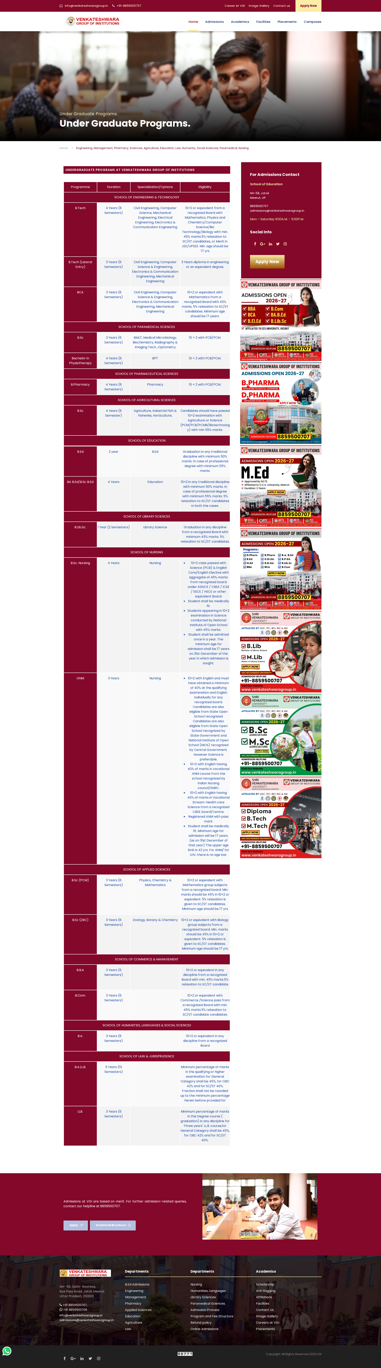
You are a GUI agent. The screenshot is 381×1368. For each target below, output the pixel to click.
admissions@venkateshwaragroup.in (87, 1320)
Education (132, 1316)
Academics (240, 21)
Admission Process (204, 1310)
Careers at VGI (267, 1322)
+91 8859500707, (75, 1305)
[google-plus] (262, 244)
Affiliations (264, 1297)
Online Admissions (204, 1329)
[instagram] (285, 244)
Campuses (312, 21)
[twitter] (278, 244)
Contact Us (265, 1310)
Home (193, 21)
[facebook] (255, 244)
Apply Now (308, 6)
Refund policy (201, 1322)
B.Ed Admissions (137, 1284)
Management (135, 1297)
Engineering (134, 1290)
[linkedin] (270, 244)
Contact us (281, 6)
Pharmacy (133, 1303)
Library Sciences (203, 1297)
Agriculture (133, 1322)
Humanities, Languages (208, 1290)
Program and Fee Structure (211, 1316)
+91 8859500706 (75, 1310)
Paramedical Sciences (207, 1303)
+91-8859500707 (128, 6)
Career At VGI (235, 6)
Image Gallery (259, 6)
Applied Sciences (138, 1310)
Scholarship (265, 1284)
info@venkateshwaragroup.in (81, 1315)
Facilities (263, 21)
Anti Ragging (265, 1290)
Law (128, 1329)
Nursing (196, 1284)
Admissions (214, 21)
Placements (287, 21)
